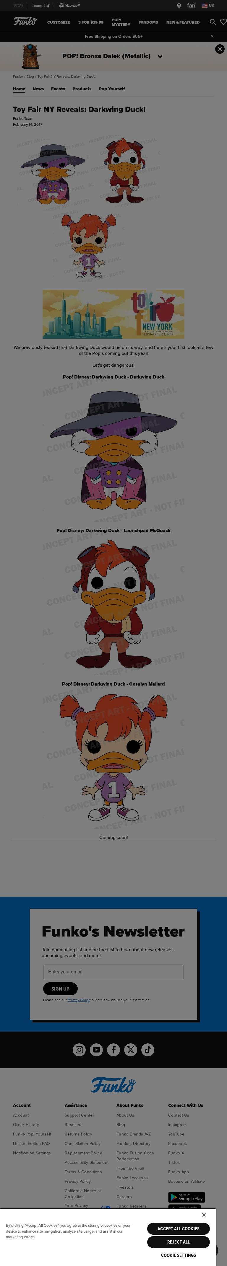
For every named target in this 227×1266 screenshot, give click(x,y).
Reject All (178, 1242)
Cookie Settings (178, 1255)
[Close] (204, 1215)
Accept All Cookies (179, 1229)
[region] (108, 1237)
